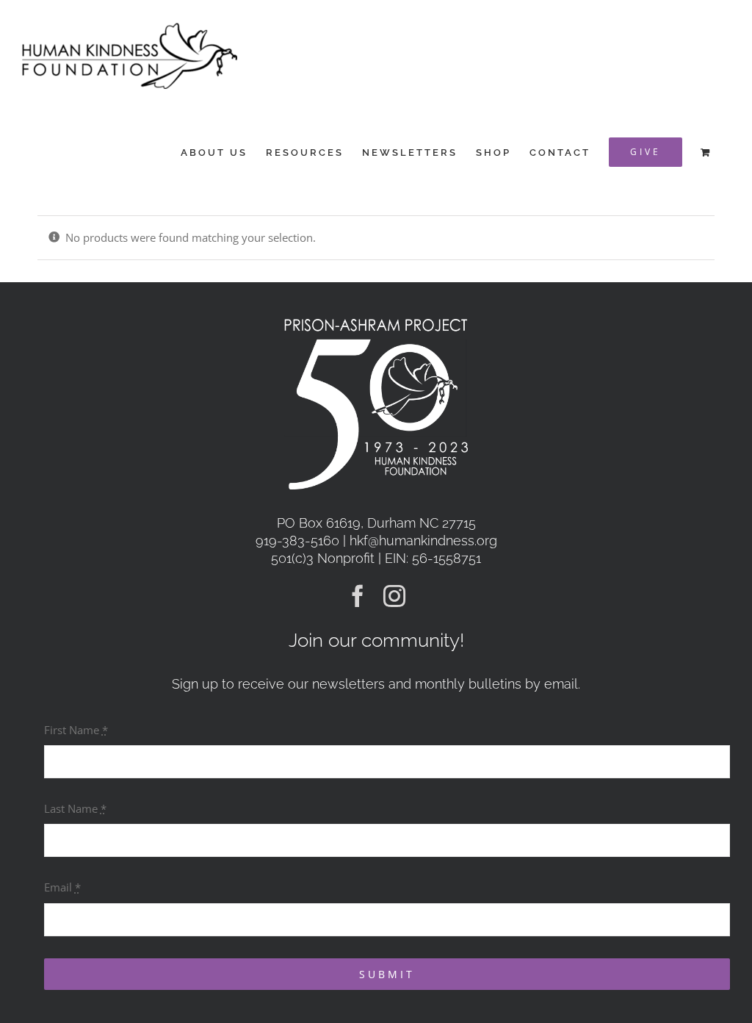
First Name (76, 729)
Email (62, 887)
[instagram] (394, 596)
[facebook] (358, 596)
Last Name (75, 808)
